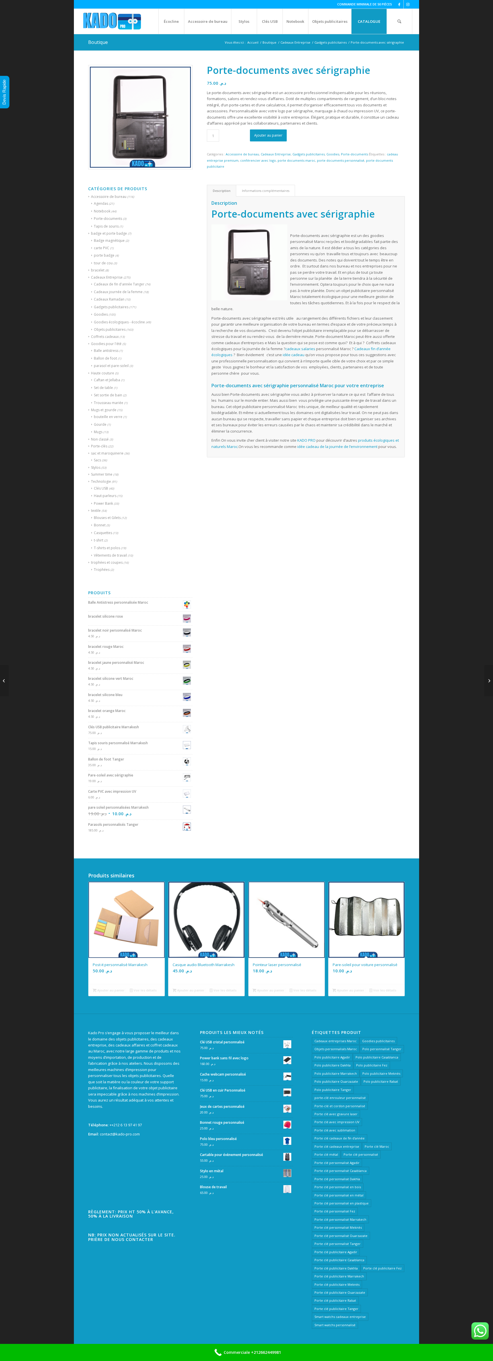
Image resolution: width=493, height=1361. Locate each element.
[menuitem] (171, 21)
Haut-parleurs (105, 495)
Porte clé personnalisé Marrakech (340, 1219)
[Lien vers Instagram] (408, 4)
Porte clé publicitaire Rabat (335, 1300)
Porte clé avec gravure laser (335, 1114)
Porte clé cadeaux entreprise (336, 1146)
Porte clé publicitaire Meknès (336, 1284)
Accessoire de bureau (108, 196)
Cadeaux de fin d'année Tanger (119, 284)
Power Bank (103, 503)
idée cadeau (293, 354)
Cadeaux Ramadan (109, 299)
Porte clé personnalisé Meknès (338, 1227)
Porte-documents (108, 218)
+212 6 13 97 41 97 (127, 1124)
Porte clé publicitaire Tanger (336, 1309)
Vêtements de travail (110, 555)
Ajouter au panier (268, 135)
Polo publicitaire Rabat (380, 1081)
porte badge (104, 255)
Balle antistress (106, 350)
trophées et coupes (107, 562)
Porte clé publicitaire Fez (382, 1268)
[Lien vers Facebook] (399, 4)
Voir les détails (145, 990)
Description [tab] (222, 190)
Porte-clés (99, 446)
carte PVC (101, 248)
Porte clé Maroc (377, 1146)
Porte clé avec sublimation (334, 1130)
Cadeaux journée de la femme (118, 291)
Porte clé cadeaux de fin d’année (339, 1138)
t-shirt (98, 540)
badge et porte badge (109, 233)
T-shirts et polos (107, 547)
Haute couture (102, 373)
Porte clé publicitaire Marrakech (339, 1276)
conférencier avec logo (258, 160)
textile (96, 510)
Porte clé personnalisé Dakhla (337, 1179)
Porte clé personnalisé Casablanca (340, 1171)
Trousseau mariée (108, 402)
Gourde (100, 424)
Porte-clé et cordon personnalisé (339, 1106)
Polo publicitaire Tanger (332, 1090)
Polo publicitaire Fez (371, 1065)
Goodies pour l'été (106, 343)
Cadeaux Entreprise (107, 277)
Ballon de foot (105, 358)
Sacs (97, 460)
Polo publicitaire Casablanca (376, 1057)
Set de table (103, 387)
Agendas (101, 203)
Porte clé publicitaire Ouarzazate (339, 1292)
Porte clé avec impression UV (336, 1122)
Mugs (98, 431)
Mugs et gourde (103, 409)
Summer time (101, 474)
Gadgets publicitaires (111, 307)
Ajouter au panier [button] (110, 990)
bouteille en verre (108, 416)
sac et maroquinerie (107, 453)
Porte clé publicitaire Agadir (335, 1252)
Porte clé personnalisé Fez (334, 1211)
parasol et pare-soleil (111, 365)
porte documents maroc (296, 160)
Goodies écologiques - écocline (119, 322)
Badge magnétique (109, 240)
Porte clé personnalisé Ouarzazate (340, 1236)
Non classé (100, 439)
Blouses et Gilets (107, 517)
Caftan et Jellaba (107, 380)
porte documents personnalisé (340, 160)
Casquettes (103, 532)
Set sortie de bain (108, 395)
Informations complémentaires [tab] (265, 190)
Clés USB (101, 488)
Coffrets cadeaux (105, 336)
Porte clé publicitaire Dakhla (336, 1268)
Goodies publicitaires (378, 1041)
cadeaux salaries (300, 348)
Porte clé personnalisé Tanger (337, 1244)
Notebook (102, 211)
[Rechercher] (399, 21)
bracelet (97, 270)
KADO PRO (306, 440)
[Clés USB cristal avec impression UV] (4, 680)
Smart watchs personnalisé (334, 1325)
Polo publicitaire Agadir (332, 1057)
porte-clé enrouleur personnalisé (340, 1098)
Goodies (101, 314)
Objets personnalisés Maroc (335, 1049)
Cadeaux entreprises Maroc (335, 1041)
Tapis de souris (106, 226)
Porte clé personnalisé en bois (337, 1187)
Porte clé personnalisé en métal (338, 1195)
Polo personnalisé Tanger (381, 1049)
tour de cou (103, 263)
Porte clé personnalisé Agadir (336, 1163)
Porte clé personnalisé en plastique (341, 1203)
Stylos (95, 467)
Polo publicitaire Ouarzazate (336, 1081)
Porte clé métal (326, 1154)
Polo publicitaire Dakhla (332, 1065)
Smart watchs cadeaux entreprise (340, 1317)
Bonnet (100, 525)
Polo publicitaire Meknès (381, 1073)
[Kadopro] (112, 21)
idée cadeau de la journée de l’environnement (337, 446)
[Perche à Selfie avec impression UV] (488, 680)
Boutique (98, 42)
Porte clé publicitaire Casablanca (339, 1260)
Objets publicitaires (110, 329)
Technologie (101, 481)
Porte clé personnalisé (361, 1154)
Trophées (102, 569)
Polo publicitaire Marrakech (335, 1073)
